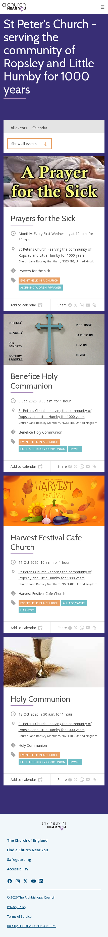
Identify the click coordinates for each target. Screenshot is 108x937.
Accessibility (17, 869)
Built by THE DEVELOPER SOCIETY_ (31, 926)
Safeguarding (19, 859)
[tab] (27, 305)
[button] (102, 7)
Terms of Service (19, 916)
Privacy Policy (16, 907)
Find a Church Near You (27, 850)
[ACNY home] (14, 7)
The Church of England (27, 840)
